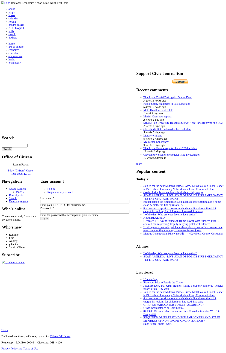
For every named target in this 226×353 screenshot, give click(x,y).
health (11, 59)
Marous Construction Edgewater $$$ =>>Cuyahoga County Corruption (183, 233)
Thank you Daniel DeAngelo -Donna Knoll (167, 97)
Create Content (17, 188)
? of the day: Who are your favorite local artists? (170, 214)
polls (11, 31)
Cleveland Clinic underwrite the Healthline (167, 129)
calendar (13, 18)
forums (12, 21)
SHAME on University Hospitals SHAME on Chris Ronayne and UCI (183, 122)
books (11, 15)
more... (20, 191)
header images (16, 24)
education (13, 53)
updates (12, 37)
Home (4, 330)
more (139, 163)
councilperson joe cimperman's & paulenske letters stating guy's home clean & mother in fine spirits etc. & (182, 203)
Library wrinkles (152, 135)
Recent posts (16, 195)
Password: (47, 208)
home (11, 43)
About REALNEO (154, 217)
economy (13, 49)
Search (13, 198)
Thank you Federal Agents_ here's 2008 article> (170, 148)
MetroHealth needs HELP (158, 110)
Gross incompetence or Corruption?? (163, 307)
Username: (47, 198)
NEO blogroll (16, 27)
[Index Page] (5, 2)
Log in (51, 188)
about (11, 8)
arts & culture (15, 46)
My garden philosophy (156, 141)
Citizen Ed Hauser (60, 336)
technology (14, 62)
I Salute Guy (150, 279)
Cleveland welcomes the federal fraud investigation (171, 154)
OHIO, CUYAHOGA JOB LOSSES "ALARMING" (173, 304)
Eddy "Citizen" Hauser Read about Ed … (21, 172)
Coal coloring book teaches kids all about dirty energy (173, 192)
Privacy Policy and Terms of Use (19, 348)
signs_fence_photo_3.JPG (158, 323)
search (12, 34)
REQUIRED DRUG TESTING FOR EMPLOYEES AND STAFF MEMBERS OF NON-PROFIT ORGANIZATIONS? (181, 319)
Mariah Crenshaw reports (157, 116)
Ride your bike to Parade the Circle (163, 282)
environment (15, 56)
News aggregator (18, 201)
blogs (11, 12)
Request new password (60, 192)
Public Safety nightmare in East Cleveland (166, 103)
